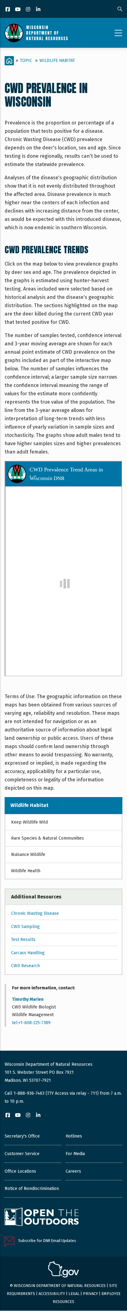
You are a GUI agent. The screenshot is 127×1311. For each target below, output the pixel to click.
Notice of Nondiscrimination (32, 1188)
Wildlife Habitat (57, 60)
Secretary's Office (22, 1136)
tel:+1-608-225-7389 (31, 1022)
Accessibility (52, 1293)
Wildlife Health (25, 870)
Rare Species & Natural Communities (47, 838)
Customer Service (22, 1153)
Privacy (90, 1293)
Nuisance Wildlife (28, 854)
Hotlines (74, 1136)
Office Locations (20, 1171)
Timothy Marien (27, 999)
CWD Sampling (25, 926)
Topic (26, 60)
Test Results (23, 939)
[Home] (36, 33)
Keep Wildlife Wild (29, 822)
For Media (75, 1153)
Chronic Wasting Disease (35, 913)
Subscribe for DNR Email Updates (47, 1240)
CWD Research (25, 965)
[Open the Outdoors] (42, 1217)
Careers (73, 1171)
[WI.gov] (63, 1270)
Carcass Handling (28, 952)
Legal (74, 1293)
